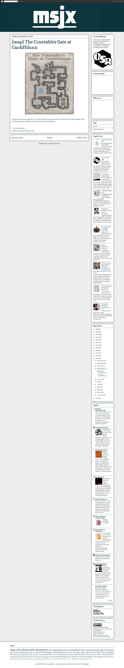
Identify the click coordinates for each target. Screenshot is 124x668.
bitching (107, 657)
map (19, 131)
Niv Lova (93, 654)
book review (34, 657)
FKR (50, 654)
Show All (110, 600)
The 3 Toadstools (101, 499)
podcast (86, 659)
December (100, 360)
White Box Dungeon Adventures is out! (106, 306)
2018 (97, 350)
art (49, 650)
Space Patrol (91, 652)
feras (68, 654)
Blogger (86, 664)
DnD (71, 654)
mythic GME (101, 654)
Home (50, 138)
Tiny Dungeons (98, 657)
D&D (46, 654)
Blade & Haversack (78, 657)
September (101, 368)
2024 (97, 334)
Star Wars (68, 659)
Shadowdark (47, 652)
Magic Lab (32, 659)
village (108, 654)
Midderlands (40, 659)
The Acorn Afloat (101, 450)
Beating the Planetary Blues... (106, 480)
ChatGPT (38, 652)
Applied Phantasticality (100, 409)
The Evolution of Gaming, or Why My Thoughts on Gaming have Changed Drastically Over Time (102, 268)
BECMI (61, 657)
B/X (112, 654)
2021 (97, 342)
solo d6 (69, 652)
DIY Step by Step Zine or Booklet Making (106, 175)
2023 (97, 337)
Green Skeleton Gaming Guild (100, 517)
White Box (79, 650)
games (62, 652)
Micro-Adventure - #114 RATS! (107, 567)
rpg (101, 650)
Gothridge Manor (101, 564)
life (54, 652)
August (99, 379)
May (98, 387)
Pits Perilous (99, 477)
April (99, 389)
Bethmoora (68, 657)
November (101, 363)
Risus (32, 652)
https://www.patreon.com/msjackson (40, 121)
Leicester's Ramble (101, 427)
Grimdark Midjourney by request (106, 210)
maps (47, 657)
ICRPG (87, 654)
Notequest (89, 657)
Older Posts (82, 138)
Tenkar (74, 659)
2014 (97, 398)
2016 (97, 355)
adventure (41, 649)
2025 (97, 332)
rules (30, 654)
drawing (42, 657)
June (98, 384)
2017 (97, 353)
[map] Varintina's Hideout (105, 246)
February (100, 395)
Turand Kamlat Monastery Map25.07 (106, 287)
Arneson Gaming (39, 654)
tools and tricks (92, 650)
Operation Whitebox (58, 659)
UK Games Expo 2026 (102, 556)
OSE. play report (79, 652)
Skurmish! (26, 657)
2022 (97, 340)
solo (65, 650)
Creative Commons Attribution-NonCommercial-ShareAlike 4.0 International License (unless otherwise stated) (102, 632)
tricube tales (53, 657)
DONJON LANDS (101, 586)
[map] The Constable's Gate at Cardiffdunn (102, 373)
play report (14, 652)
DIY (56, 654)
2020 (97, 345)
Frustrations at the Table (107, 533)
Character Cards (16, 657)
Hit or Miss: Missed (101, 412)
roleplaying (57, 650)
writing (70, 650)
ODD (49, 659)
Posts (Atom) (55, 143)
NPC (46, 659)
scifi (90, 659)
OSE (58, 652)
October (100, 366)
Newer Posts (17, 138)
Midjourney (24, 652)
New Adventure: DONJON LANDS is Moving (101, 589)
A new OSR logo (99, 37)
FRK (98, 652)
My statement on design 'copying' (106, 228)
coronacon (23, 654)
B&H (11, 659)
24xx (112, 657)
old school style (28, 131)
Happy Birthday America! (106, 521)
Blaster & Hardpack (23, 659)
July (98, 382)
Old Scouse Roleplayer (103, 555)
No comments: (19, 128)
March (99, 392)
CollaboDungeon (79, 654)
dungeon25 (62, 654)
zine (53, 654)
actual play (108, 650)
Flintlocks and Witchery (100, 530)
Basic (15, 659)
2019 (97, 348)
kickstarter (80, 659)
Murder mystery (101, 500)
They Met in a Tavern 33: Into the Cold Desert (107, 431)
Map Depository (98, 129)
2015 (97, 358)
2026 (97, 329)
